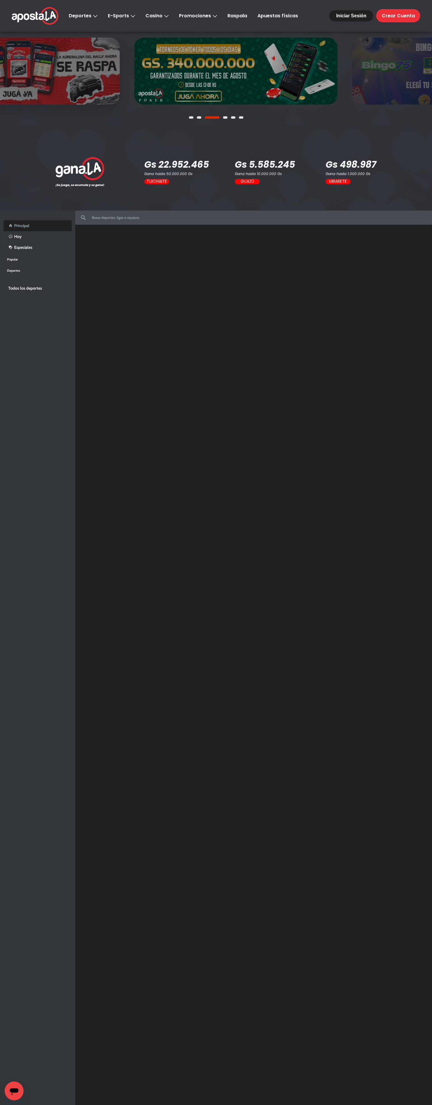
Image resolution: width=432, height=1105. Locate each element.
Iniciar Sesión (351, 15)
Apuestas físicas (277, 15)
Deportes (80, 15)
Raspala (237, 15)
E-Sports (118, 15)
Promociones (195, 15)
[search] (253, 220)
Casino (154, 15)
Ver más (28, 71)
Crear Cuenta (398, 15)
